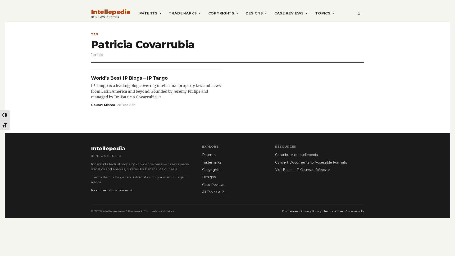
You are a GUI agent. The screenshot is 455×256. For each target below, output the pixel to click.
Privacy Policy (311, 211)
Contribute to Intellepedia (296, 155)
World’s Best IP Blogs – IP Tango (129, 78)
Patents (148, 13)
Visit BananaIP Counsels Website (302, 170)
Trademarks (183, 13)
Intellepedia (110, 12)
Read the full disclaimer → (111, 190)
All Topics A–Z (213, 192)
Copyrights (221, 13)
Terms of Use (333, 211)
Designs (254, 13)
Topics (322, 13)
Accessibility (354, 211)
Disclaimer (290, 211)
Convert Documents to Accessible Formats (311, 162)
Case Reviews (289, 13)
